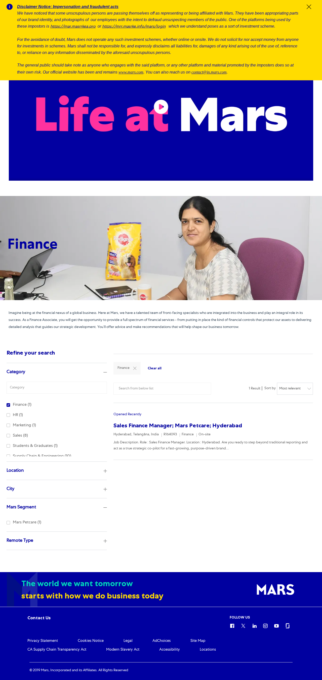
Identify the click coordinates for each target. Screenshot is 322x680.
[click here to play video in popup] (161, 107)
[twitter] (243, 625)
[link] (39, 618)
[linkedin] (254, 625)
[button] (135, 368)
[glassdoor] (288, 625)
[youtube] (276, 625)
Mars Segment (21, 507)
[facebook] (232, 625)
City (10, 489)
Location (15, 470)
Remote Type (20, 540)
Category (16, 372)
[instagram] (265, 625)
